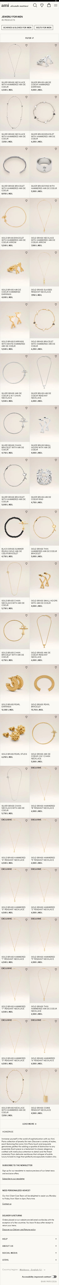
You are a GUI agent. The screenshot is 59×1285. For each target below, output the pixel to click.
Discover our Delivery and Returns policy (19, 1229)
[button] (39, 1276)
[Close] (56, 1)
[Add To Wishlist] (26, 45)
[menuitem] (15, 5)
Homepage (7, 1131)
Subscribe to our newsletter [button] (13, 1178)
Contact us (6, 1204)
